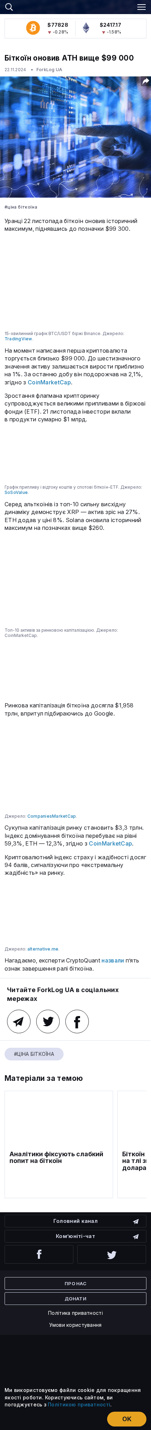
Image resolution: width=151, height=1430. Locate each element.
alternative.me (42, 949)
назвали (112, 960)
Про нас (75, 1283)
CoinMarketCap (49, 382)
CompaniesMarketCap (51, 816)
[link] (75, 6)
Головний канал (75, 1221)
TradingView (18, 338)
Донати (75, 1298)
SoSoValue (16, 492)
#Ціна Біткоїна (21, 207)
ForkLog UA (49, 69)
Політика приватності (75, 1313)
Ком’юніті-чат (75, 1236)
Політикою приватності (79, 1404)
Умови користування (75, 1325)
